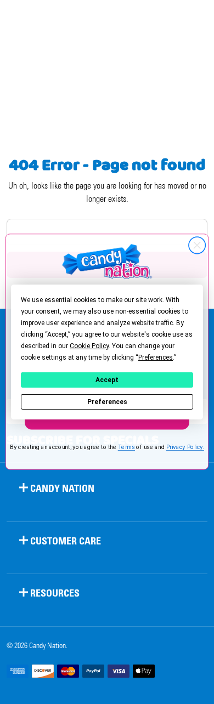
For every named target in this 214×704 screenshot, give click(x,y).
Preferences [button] (155, 357)
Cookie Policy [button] (89, 346)
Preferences (107, 402)
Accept (107, 380)
